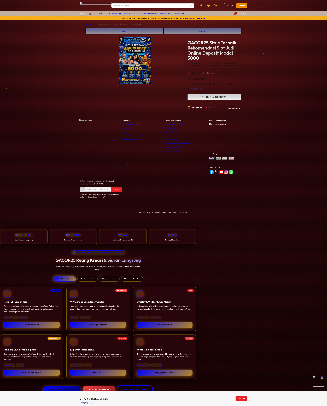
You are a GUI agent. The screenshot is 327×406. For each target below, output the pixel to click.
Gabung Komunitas (98, 324)
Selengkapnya (193, 89)
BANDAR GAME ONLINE (148, 13)
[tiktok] (216, 172)
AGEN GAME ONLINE (131, 13)
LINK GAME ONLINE (165, 13)
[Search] (191, 6)
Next (161, 61)
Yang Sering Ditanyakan (174, 124)
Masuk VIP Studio (164, 324)
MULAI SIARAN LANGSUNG (62, 389)
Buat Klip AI (98, 372)
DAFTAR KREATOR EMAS (135, 389)
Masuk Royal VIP (32, 324)
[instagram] (226, 172)
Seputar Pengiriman (173, 140)
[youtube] (221, 172)
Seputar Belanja (171, 128)
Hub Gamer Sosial (87, 279)
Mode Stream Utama (64, 279)
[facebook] (211, 172)
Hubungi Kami (128, 128)
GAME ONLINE (179, 13)
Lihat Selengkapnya (234, 108)
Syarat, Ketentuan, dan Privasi (133, 136)
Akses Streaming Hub (31, 372)
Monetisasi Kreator (132, 279)
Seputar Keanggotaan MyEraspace (178, 143)
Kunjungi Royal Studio (164, 372)
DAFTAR (202, 31)
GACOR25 (89, 24)
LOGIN (124, 31)
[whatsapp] (231, 172)
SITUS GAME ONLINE (114, 13)
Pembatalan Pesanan (173, 147)
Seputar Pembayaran (173, 136)
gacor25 (102, 13)
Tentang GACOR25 (129, 124)
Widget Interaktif (109, 279)
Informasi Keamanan (130, 140)
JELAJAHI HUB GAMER (99, 389)
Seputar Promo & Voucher (175, 132)
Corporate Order (172, 151)
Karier (125, 132)
